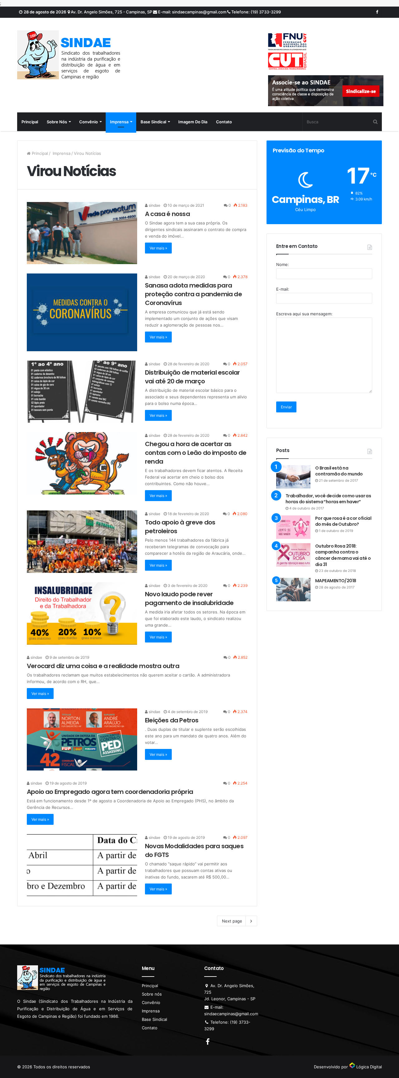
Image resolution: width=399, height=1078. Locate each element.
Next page (232, 920)
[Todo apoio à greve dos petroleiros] (82, 541)
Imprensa (119, 121)
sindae (154, 205)
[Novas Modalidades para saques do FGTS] (82, 865)
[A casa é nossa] (82, 233)
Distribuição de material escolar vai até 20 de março (192, 377)
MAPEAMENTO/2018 (335, 581)
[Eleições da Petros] (82, 739)
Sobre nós (152, 994)
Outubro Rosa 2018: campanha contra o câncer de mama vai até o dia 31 (343, 555)
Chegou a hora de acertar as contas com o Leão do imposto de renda (195, 453)
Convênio (88, 121)
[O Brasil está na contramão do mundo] (293, 477)
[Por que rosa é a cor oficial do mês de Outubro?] (293, 527)
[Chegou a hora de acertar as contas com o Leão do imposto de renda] (82, 463)
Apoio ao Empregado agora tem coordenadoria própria (110, 791)
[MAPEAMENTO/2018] (293, 589)
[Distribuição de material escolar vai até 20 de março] (82, 392)
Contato (224, 121)
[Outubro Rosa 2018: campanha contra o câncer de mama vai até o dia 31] (293, 555)
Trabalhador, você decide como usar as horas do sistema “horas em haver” (328, 499)
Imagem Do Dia (192, 121)
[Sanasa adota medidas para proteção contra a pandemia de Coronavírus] (82, 312)
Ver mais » (158, 248)
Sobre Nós (57, 121)
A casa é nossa (167, 213)
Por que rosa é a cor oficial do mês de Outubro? (343, 521)
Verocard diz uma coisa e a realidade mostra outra (103, 666)
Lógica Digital (368, 1066)
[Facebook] (377, 12)
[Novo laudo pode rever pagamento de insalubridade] (82, 613)
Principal (30, 121)
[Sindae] (68, 54)
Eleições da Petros (172, 720)
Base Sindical (153, 121)
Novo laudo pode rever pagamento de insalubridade (189, 598)
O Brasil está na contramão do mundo (339, 471)
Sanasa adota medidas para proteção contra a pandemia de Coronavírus (193, 294)
